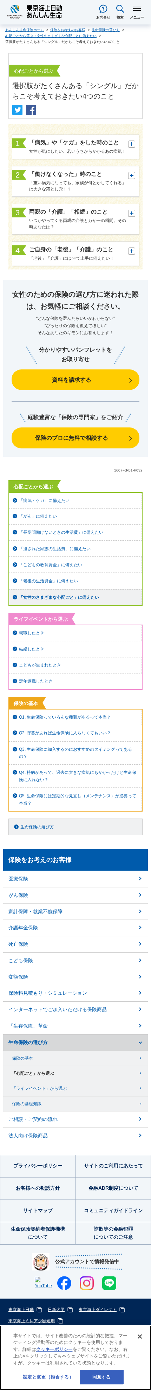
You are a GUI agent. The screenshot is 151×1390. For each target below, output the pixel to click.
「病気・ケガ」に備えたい (44, 500)
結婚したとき (31, 649)
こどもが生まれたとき (40, 665)
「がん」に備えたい (38, 516)
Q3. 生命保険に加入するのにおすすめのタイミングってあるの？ (75, 753)
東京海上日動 (21, 1309)
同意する (101, 1377)
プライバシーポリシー (38, 1165)
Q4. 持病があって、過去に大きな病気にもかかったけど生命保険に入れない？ (77, 776)
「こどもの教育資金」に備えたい (50, 564)
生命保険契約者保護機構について (38, 1233)
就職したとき (31, 633)
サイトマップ (38, 1210)
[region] (75, 1357)
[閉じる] (139, 1336)
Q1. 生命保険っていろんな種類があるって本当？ (65, 717)
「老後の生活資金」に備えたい (48, 580)
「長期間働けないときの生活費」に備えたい (61, 532)
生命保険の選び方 (37, 826)
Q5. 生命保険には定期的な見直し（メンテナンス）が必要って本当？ (77, 799)
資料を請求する (71, 380)
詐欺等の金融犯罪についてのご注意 (113, 1233)
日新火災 (56, 1309)
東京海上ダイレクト (98, 1309)
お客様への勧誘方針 (38, 1188)
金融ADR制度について (113, 1188)
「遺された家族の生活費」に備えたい (55, 548)
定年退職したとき (36, 681)
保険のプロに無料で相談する (71, 438)
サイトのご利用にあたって (113, 1165)
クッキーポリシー (54, 1349)
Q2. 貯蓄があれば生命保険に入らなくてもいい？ (65, 732)
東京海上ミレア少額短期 (31, 1320)
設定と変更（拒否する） (48, 1377)
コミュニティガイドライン (113, 1210)
